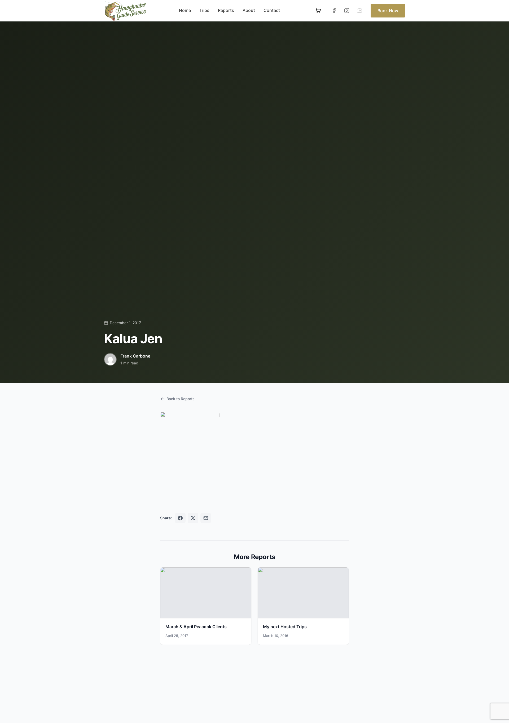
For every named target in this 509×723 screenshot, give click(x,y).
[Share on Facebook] (180, 518)
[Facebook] (334, 10)
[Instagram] (347, 10)
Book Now (388, 10)
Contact (272, 10)
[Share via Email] (205, 518)
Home (185, 10)
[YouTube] (359, 10)
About (249, 10)
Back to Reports (180, 398)
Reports (226, 10)
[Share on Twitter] (193, 518)
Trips (204, 10)
